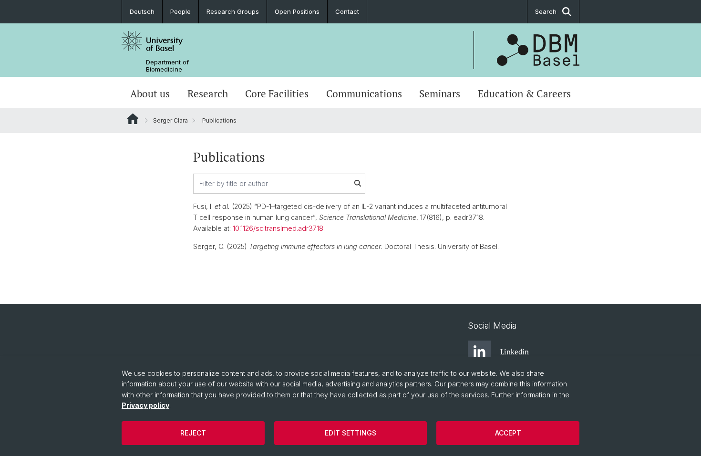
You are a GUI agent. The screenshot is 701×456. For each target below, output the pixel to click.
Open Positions (297, 11)
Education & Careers (524, 93)
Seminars (439, 93)
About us (150, 93)
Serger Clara (170, 120)
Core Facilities (277, 93)
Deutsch (142, 11)
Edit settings (350, 433)
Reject (193, 433)
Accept (508, 433)
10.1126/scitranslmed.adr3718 (278, 228)
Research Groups (232, 11)
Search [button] (546, 11)
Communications (364, 93)
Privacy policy (145, 405)
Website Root (132, 119)
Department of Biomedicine (167, 66)
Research (207, 93)
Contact (347, 11)
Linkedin (514, 351)
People (180, 11)
